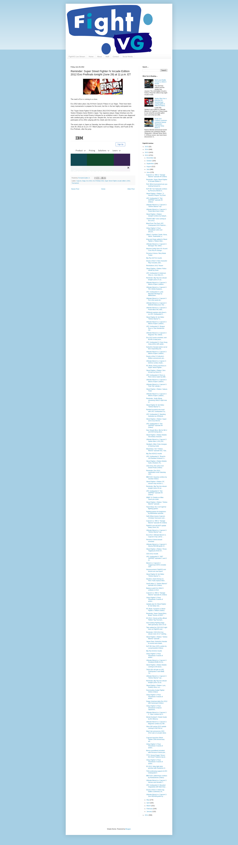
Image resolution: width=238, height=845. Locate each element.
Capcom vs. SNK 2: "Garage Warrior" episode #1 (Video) (156, 594)
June (148, 172)
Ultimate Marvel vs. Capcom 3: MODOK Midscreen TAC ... (156, 304)
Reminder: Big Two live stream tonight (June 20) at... (156, 487)
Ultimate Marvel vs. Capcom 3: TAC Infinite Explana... (156, 288)
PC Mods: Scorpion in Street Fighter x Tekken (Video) (155, 609)
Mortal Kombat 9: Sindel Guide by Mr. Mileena (156, 718)
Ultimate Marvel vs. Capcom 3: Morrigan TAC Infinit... (156, 245)
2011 (147, 815)
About (99, 57)
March (149, 806)
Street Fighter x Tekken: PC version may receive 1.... (155, 482)
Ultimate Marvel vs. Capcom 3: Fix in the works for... (156, 299)
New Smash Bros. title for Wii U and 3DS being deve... (156, 431)
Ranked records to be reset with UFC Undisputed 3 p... (156, 410)
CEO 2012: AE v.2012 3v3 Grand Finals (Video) (155, 466)
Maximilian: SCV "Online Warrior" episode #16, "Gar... (156, 450)
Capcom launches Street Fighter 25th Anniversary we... (155, 739)
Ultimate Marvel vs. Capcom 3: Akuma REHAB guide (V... (156, 545)
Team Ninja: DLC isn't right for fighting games (156, 508)
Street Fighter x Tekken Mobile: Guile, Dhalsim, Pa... (156, 462)
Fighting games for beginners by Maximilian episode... (156, 512)
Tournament (75, 183)
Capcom (78, 181)
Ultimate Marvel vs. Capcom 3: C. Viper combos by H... (156, 713)
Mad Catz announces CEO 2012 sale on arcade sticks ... (156, 733)
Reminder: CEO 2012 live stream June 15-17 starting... (156, 633)
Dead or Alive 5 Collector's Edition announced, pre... (155, 357)
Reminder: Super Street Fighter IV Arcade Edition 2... (156, 180)
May (148, 800)
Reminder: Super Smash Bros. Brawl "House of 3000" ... (156, 614)
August (149, 166)
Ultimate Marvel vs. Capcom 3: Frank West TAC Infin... (156, 308)
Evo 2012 (89, 181)
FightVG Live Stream (77, 57)
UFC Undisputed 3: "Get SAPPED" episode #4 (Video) (154, 425)
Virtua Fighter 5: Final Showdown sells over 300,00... (154, 230)
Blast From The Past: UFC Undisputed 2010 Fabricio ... (156, 224)
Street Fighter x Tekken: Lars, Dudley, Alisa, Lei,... (156, 686)
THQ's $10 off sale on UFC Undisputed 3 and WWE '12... (155, 671)
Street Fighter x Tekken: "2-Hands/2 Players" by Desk (156, 194)
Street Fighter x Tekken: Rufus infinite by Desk (156, 269)
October (149, 161)
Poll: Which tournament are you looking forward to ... (156, 185)
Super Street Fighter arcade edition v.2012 (117, 181)
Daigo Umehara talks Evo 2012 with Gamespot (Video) (156, 702)
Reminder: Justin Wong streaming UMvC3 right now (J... (156, 400)
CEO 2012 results (152, 554)
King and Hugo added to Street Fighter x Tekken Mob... (156, 240)
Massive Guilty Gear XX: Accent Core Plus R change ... (156, 249)
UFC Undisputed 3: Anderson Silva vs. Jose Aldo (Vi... (156, 274)
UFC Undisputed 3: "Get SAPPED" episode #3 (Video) (154, 492)
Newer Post (75, 189)
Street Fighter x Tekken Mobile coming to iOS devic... (156, 666)
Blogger (128, 829)
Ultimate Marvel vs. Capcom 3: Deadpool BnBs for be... (156, 661)
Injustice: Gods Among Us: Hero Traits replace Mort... (155, 580)
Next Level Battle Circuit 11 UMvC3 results (160, 82)
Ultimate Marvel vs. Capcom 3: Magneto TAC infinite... (156, 333)
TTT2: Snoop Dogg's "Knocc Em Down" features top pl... (156, 756)
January (149, 811)
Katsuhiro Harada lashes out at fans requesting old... (156, 348)
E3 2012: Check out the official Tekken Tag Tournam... (156, 619)
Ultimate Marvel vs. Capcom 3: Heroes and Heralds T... (156, 781)
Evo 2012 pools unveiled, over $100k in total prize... (156, 338)
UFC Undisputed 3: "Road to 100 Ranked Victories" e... (155, 457)
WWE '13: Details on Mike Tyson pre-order (155, 498)
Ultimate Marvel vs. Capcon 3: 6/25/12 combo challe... (156, 362)
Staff (107, 57)
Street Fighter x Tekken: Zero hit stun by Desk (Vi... (155, 371)
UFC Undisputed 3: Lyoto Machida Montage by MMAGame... (154, 293)
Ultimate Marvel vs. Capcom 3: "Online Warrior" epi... (156, 205)
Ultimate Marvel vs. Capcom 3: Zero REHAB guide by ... (156, 795)
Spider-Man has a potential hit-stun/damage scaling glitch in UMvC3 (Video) (161, 102)
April (148, 803)
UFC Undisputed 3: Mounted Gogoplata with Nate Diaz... (156, 786)
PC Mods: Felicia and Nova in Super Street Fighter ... (156, 366)
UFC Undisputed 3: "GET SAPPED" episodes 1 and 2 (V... (156, 558)
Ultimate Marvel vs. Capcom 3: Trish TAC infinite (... (156, 385)
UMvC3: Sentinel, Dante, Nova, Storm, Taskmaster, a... (156, 235)
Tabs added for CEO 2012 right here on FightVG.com (156, 628)
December (150, 158)
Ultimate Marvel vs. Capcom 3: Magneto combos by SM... (156, 722)
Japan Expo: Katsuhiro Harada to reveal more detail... (156, 642)
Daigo (84, 181)
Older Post (130, 189)
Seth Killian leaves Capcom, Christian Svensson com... (156, 517)
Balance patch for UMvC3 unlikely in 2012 (155, 589)
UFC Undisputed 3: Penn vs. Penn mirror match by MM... (156, 376)
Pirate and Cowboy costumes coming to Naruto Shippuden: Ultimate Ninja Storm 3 (161, 123)
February (150, 809)
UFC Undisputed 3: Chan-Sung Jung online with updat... (156, 343)
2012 (147, 155)
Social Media (128, 57)
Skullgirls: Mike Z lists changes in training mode (156, 445)
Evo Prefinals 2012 (98, 181)
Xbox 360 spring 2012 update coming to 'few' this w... (156, 727)
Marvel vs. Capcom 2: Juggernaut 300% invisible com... (156, 565)
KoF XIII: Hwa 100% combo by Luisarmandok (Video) (156, 647)
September (150, 163)
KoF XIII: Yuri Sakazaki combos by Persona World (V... (156, 189)
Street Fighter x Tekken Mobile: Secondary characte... (156, 435)
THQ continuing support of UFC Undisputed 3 (156, 772)
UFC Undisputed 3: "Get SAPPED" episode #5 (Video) (154, 200)
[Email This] (95, 178)
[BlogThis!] (98, 178)
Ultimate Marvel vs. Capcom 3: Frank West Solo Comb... (156, 210)
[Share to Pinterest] (105, 178)
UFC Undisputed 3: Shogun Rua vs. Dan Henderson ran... (155, 328)
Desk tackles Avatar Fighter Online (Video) (155, 691)
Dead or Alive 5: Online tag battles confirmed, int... (155, 790)
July (148, 169)
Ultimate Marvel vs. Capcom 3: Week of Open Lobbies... (156, 283)
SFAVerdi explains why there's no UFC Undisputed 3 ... (156, 313)
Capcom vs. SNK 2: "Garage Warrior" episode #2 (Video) (156, 522)
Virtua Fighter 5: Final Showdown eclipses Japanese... (154, 707)
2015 (147, 146)
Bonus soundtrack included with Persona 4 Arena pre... (156, 751)
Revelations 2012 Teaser (154, 265)
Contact (116, 57)
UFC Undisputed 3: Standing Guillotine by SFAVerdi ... (156, 415)
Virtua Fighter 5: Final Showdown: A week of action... (154, 599)
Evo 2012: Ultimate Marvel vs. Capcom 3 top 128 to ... (156, 536)
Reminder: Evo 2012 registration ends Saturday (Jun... (156, 472)
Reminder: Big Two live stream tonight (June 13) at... (156, 681)
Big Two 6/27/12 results (154, 258)
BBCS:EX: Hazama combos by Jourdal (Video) (156, 478)
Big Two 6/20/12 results (154, 453)
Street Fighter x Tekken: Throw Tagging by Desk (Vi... (156, 550)
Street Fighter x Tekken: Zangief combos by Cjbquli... (156, 215)
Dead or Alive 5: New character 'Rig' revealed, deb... (156, 261)
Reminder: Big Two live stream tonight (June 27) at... (156, 278)
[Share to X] (100, 178)
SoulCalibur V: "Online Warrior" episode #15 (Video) (156, 584)
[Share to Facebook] (102, 178)
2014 (147, 149)
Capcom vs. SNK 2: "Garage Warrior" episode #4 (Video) (156, 175)
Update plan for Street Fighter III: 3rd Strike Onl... (156, 605)
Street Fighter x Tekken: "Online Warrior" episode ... (156, 503)
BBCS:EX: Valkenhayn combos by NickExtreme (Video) (156, 776)
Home (91, 57)
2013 (147, 152)
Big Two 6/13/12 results (154, 651)
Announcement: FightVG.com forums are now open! (156, 570)
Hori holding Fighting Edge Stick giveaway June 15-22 (156, 623)
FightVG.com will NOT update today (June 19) (156, 526)
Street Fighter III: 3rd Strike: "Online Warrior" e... (155, 318)
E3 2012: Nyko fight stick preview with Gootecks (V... (156, 767)
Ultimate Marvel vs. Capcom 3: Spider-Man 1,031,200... (156, 440)
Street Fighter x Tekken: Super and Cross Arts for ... (156, 420)
